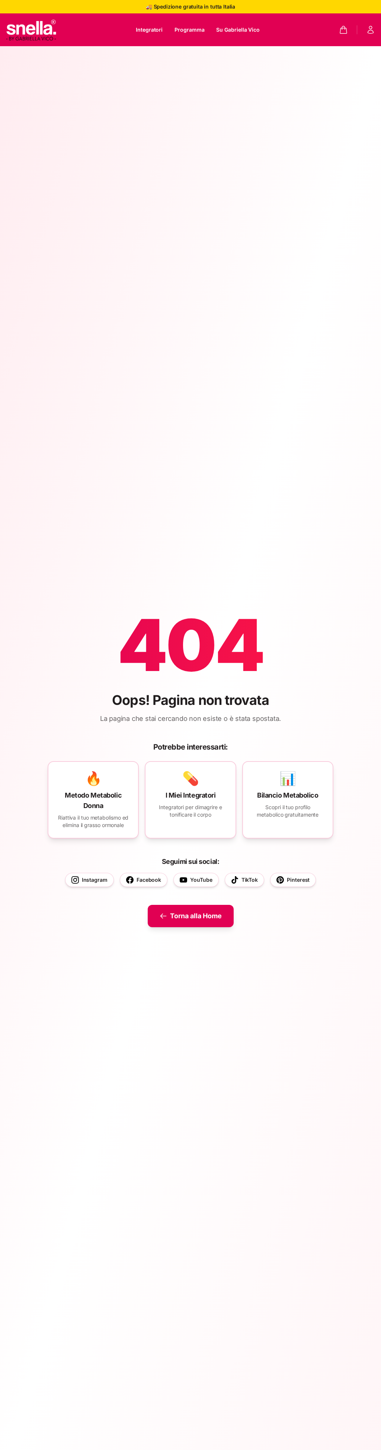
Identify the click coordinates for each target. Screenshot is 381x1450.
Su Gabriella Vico (238, 29)
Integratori (149, 29)
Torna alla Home (196, 916)
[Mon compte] (370, 29)
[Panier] (343, 29)
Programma (189, 29)
